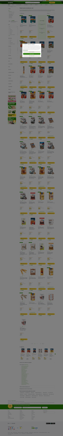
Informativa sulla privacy (25, 50)
